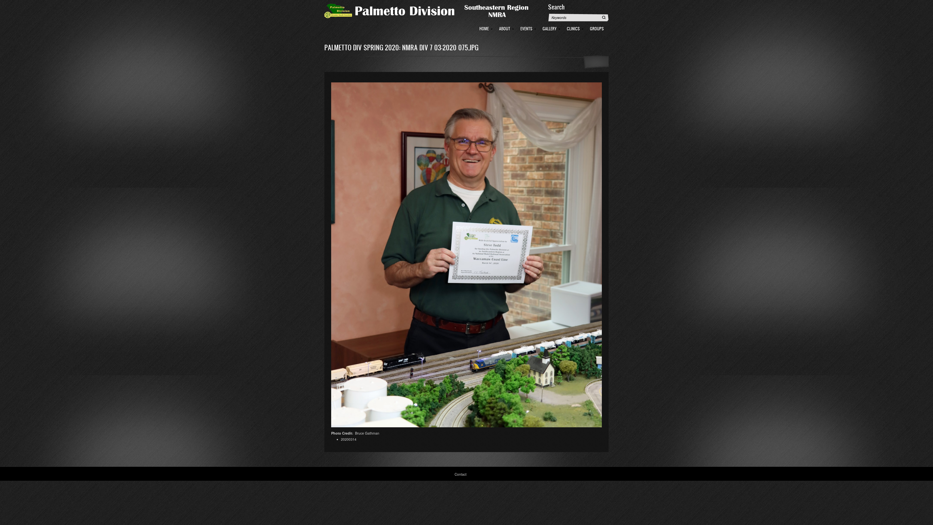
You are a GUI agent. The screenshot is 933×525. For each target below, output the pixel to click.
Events (526, 28)
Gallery (550, 28)
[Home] (433, 10)
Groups (597, 28)
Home (484, 28)
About (504, 28)
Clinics (573, 28)
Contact (460, 474)
